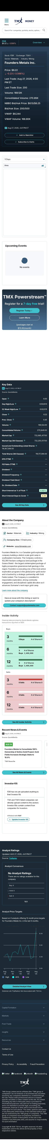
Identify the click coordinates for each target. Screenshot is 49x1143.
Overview (37, 42)
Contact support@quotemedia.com (24, 605)
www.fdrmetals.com (23, 546)
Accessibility (22, 1064)
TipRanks (13, 858)
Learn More (24, 317)
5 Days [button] (7, 159)
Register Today (23, 310)
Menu (7, 25)
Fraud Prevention (37, 1064)
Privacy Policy (8, 1064)
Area (6, 165)
